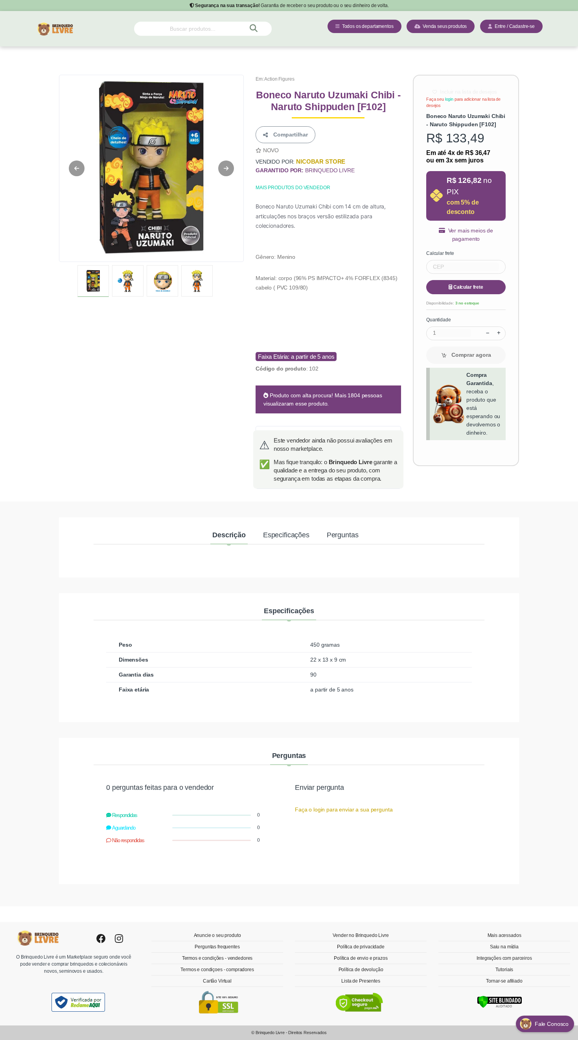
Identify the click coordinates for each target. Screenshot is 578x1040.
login (449, 99)
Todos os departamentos (367, 26)
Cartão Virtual (217, 981)
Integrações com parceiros (504, 958)
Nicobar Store (320, 161)
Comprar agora (470, 355)
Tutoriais (504, 969)
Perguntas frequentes (217, 947)
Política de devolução (361, 969)
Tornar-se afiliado (504, 981)
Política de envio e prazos (360, 958)
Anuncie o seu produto (217, 935)
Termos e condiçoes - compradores (217, 969)
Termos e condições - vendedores (217, 958)
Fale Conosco (552, 1024)
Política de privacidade (361, 947)
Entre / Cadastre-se (513, 26)
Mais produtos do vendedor (293, 187)
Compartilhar (289, 134)
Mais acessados (504, 935)
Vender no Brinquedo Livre (360, 935)
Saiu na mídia (504, 947)
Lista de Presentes (360, 981)
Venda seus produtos (443, 26)
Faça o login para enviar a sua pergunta (343, 809)
